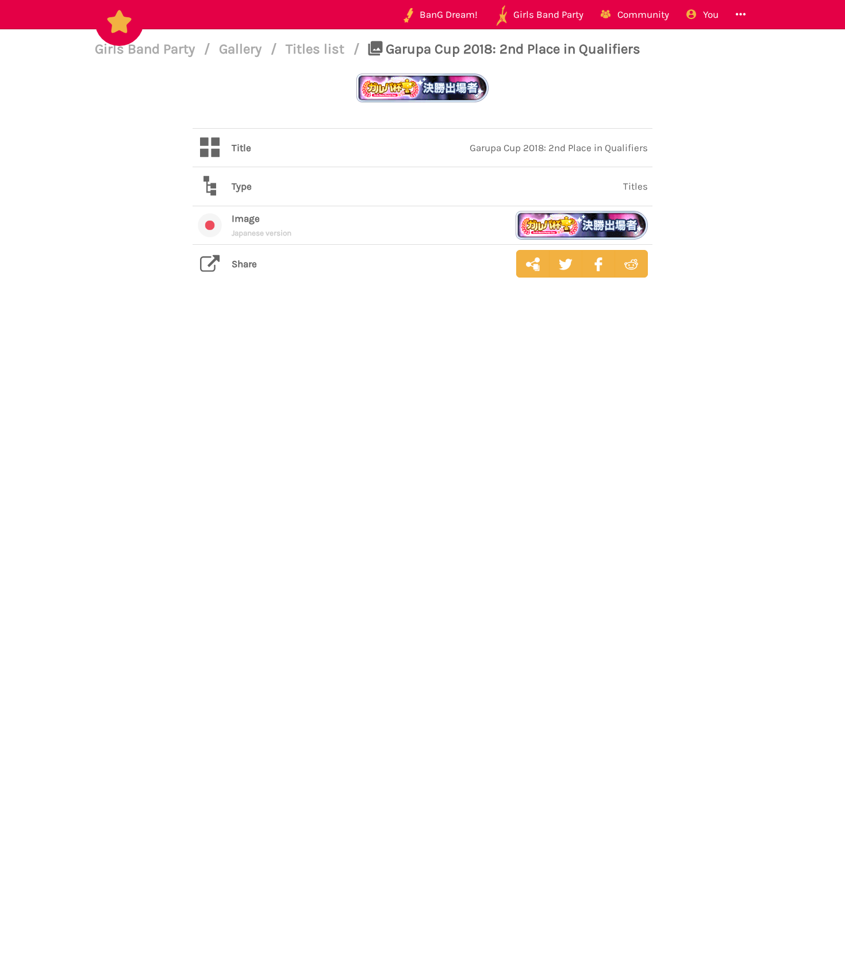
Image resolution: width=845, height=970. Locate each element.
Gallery (242, 49)
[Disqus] (422, 468)
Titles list (317, 49)
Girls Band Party (146, 49)
